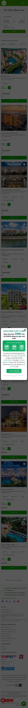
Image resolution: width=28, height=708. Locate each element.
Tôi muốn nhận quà (14, 371)
